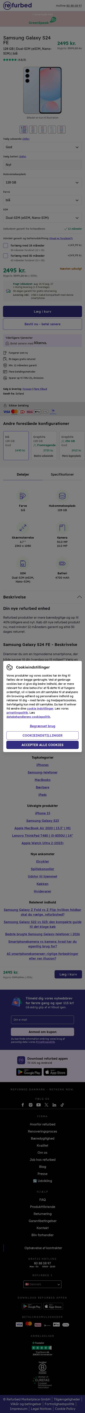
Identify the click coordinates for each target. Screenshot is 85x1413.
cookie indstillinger (40, 708)
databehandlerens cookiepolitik (28, 717)
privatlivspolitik (17, 712)
